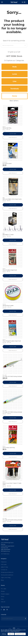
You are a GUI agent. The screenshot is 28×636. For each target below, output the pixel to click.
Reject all (11, 634)
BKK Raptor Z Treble (8, 234)
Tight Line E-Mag (5, 577)
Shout (2, 596)
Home (14, 96)
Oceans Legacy (5, 594)
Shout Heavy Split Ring (9, 447)
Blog (2, 580)
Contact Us (4, 569)
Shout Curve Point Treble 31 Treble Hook (12, 484)
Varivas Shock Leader (8, 305)
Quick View (13, 133)
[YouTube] (4, 609)
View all (3, 601)
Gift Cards (3, 564)
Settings (4, 634)
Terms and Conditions (7, 575)
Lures (14, 74)
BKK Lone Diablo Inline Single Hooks (12, 199)
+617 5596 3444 (14, 56)
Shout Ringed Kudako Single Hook (12, 341)
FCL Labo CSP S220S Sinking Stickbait (12, 520)
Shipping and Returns (7, 572)
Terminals (14, 89)
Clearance (3, 562)
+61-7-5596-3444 (5, 554)
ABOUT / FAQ (4, 567)
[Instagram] (7, 609)
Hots (2, 599)
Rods (14, 67)
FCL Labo (3, 588)
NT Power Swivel (7, 163)
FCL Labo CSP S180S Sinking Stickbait (12, 412)
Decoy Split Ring (7, 128)
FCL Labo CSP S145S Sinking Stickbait (12, 376)
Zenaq (2, 591)
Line (14, 81)
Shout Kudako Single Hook (10, 270)
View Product (13, 137)
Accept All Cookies (20, 634)
